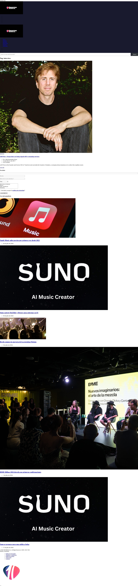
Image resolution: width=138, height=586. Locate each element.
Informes (5, 42)
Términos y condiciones (11, 555)
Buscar (1, 52)
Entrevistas (5, 43)
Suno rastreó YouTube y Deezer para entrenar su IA (19, 313)
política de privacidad (18, 190)
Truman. (11, 551)
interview (2, 153)
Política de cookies (10, 556)
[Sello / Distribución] (9, 186)
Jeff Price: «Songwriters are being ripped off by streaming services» (20, 156)
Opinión (5, 44)
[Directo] (9, 185)
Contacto (8, 559)
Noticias (5, 40)
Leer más (2, 167)
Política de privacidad (11, 553)
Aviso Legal (8, 557)
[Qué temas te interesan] (9, 184)
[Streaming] (9, 187)
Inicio (4, 39)
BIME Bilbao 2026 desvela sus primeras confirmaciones (20, 472)
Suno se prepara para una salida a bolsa (14, 544)
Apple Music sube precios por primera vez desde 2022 (20, 240)
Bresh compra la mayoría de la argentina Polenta (18, 342)
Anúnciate (5, 46)
